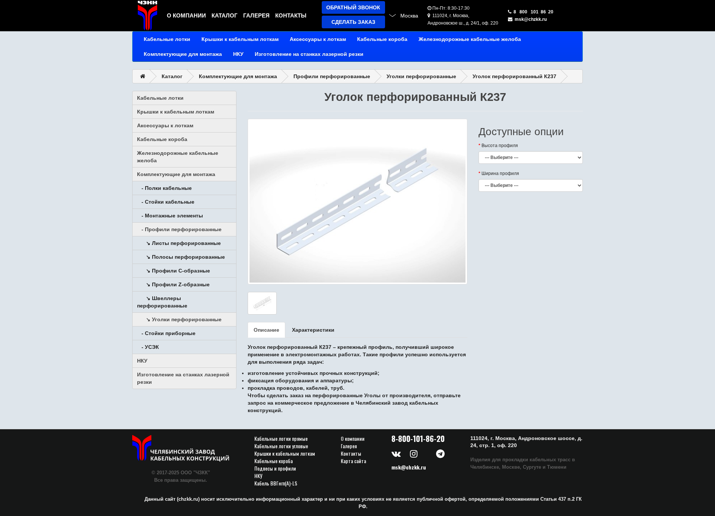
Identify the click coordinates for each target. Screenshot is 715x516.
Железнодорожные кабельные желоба (470, 39)
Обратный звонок (353, 7)
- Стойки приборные (166, 333)
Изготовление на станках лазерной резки (309, 54)
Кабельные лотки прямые (281, 438)
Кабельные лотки (167, 39)
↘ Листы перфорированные (179, 243)
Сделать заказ (353, 22)
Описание (266, 330)
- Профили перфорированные (179, 229)
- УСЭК (148, 347)
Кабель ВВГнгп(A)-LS (275, 483)
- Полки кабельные (164, 188)
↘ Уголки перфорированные (179, 319)
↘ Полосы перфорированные (181, 257)
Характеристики (313, 330)
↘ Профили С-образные (173, 271)
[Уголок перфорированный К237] (357, 201)
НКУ (238, 54)
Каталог (225, 15)
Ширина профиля (500, 173)
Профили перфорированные (331, 76)
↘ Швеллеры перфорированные (162, 302)
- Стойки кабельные (165, 202)
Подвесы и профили (275, 468)
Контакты (290, 15)
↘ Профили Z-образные (173, 284)
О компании (186, 15)
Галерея (256, 15)
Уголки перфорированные (421, 76)
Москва (409, 16)
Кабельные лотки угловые (281, 446)
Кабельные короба (382, 39)
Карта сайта (353, 461)
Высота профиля (500, 145)
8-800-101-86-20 (418, 438)
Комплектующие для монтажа (183, 54)
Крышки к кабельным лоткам (240, 39)
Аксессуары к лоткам (318, 39)
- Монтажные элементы (170, 216)
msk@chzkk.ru (529, 19)
